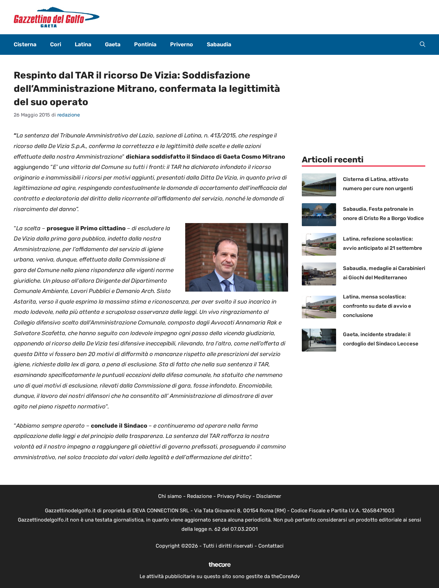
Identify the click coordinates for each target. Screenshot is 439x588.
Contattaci (271, 546)
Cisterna (25, 44)
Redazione (199, 496)
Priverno (181, 44)
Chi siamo (170, 496)
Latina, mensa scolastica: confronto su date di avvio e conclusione (377, 306)
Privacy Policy (234, 496)
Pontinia (145, 44)
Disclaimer (268, 496)
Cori (55, 44)
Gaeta (112, 44)
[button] (422, 44)
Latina (83, 44)
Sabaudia (219, 44)
